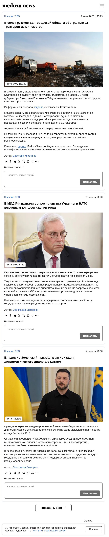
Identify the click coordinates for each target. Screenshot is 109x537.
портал (22, 146)
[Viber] (23, 161)
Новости (9, 16)
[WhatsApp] (28, 161)
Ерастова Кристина (24, 155)
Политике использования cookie (49, 530)
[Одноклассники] (10, 161)
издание (38, 107)
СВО (17, 16)
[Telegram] (15, 161)
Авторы (88, 521)
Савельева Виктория (25, 309)
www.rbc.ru (18, 264)
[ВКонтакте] (6, 161)
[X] (19, 161)
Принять (93, 529)
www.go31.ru (19, 84)
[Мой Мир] (32, 161)
